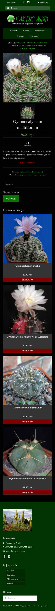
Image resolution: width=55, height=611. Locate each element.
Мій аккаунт (12, 579)
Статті (24, 31)
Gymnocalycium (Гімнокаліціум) (31, 172)
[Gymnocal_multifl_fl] (27, 78)
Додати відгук (11, 199)
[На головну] (17, 520)
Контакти (34, 36)
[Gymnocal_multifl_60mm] (28, 111)
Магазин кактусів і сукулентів (32, 43)
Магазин (12, 31)
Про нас (20, 36)
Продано (27, 280)
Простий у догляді (21, 175)
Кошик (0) (44, 2)
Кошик (10, 583)
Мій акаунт (11, 2)
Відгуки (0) (9, 185)
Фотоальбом (38, 31)
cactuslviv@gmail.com (15, 551)
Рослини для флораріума (37, 175)
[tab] (8, 184)
